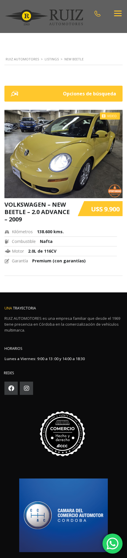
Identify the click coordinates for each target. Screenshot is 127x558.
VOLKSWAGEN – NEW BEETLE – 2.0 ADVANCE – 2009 (37, 212)
